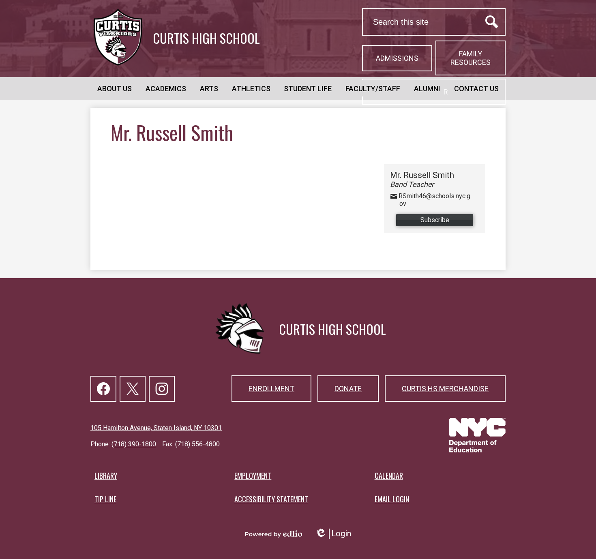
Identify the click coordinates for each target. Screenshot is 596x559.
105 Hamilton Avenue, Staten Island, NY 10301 (156, 428)
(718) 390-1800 (133, 444)
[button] (114, 88)
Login (333, 534)
